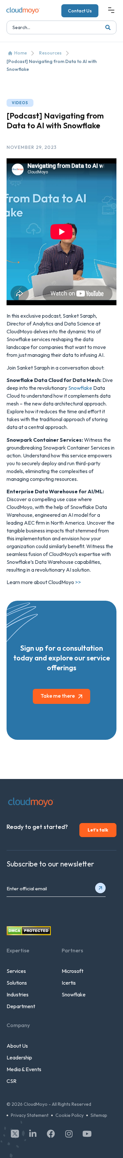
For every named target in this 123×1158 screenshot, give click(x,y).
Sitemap (99, 1115)
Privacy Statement (30, 1115)
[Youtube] (87, 1133)
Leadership (19, 1057)
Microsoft (72, 971)
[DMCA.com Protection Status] (29, 933)
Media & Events (24, 1069)
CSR (11, 1081)
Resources (50, 53)
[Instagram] (69, 1133)
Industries (18, 994)
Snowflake (80, 388)
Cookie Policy (69, 1115)
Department (21, 1006)
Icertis (69, 982)
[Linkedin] (33, 1133)
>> (78, 582)
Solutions (17, 982)
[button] (111, 11)
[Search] (108, 27)
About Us (17, 1045)
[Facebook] (51, 1133)
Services (16, 971)
